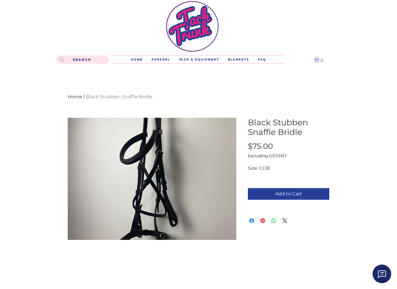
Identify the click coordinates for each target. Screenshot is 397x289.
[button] (320, 59)
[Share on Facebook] (251, 220)
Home (75, 96)
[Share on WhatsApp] (273, 220)
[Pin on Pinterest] (262, 220)
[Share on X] (284, 220)
